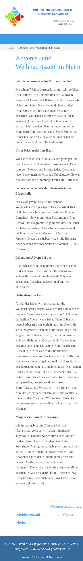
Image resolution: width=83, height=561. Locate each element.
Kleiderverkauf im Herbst (31, 515)
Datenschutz (61, 545)
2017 (12, 47)
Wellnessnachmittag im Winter (65, 509)
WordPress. (55, 553)
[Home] (3, 47)
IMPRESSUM (40, 545)
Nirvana (40, 553)
